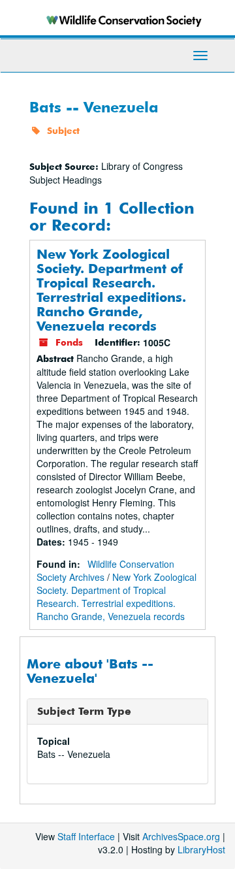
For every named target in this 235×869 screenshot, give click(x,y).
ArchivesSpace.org (181, 836)
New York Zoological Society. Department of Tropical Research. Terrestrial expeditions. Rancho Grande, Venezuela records (111, 290)
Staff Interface (86, 836)
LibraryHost (201, 849)
